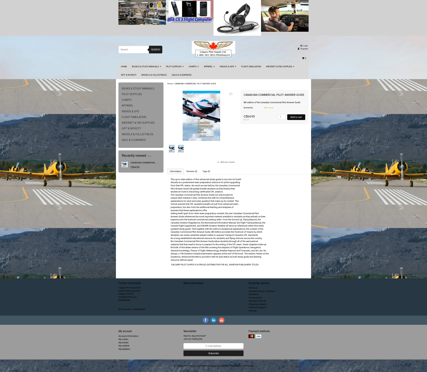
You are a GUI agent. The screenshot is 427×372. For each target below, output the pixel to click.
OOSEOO (224, 365)
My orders (123, 339)
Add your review (227, 162)
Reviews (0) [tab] (191, 171)
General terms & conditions (262, 291)
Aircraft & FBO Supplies (279, 66)
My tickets (123, 342)
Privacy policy (255, 297)
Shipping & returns (258, 304)
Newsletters (124, 349)
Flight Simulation (251, 66)
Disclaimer (254, 294)
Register (304, 49)
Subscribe (213, 353)
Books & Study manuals (145, 66)
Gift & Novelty (128, 75)
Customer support (257, 307)
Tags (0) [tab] (206, 171)
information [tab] (175, 171)
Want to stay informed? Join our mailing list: (194, 337)
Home (124, 66)
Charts (193, 66)
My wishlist (124, 345)
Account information (128, 336)
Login (305, 46)
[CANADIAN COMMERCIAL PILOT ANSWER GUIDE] (125, 164)
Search (155, 49)
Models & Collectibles (154, 75)
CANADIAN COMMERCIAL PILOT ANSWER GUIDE (154, 162)
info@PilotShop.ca (127, 297)
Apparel (208, 66)
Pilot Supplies (174, 66)
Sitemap (253, 310)
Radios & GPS (227, 66)
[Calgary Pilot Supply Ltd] (213, 49)
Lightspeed (247, 365)
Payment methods (257, 301)
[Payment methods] (255, 336)
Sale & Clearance (181, 75)
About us (253, 288)
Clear (149, 156)
